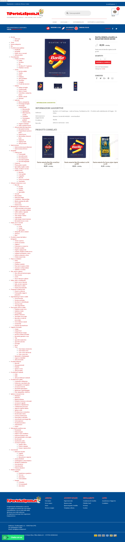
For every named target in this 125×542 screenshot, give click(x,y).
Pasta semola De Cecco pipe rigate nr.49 (105, 163)
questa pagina (17, 29)
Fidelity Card (87, 503)
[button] (90, 39)
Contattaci (105, 503)
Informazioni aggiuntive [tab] (46, 103)
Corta (103, 69)
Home (55, 22)
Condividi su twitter (100, 78)
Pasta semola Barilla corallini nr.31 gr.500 (48, 163)
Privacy (23, 4)
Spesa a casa (68, 503)
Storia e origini (49, 508)
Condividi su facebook (96, 78)
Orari (46, 505)
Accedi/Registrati (110, 4)
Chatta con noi (16, 537)
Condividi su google (104, 78)
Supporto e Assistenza (96, 22)
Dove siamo (48, 503)
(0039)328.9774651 (16, 527)
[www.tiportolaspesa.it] (25, 12)
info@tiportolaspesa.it (19, 529)
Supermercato (78, 22)
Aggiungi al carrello (103, 62)
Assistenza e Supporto (109, 501)
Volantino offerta (69, 508)
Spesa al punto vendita (71, 505)
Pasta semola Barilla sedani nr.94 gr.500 (76, 163)
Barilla (55, 119)
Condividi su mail (112, 78)
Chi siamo (64, 22)
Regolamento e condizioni (13, 4)
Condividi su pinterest (108, 78)
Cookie (27, 4)
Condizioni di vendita (89, 501)
